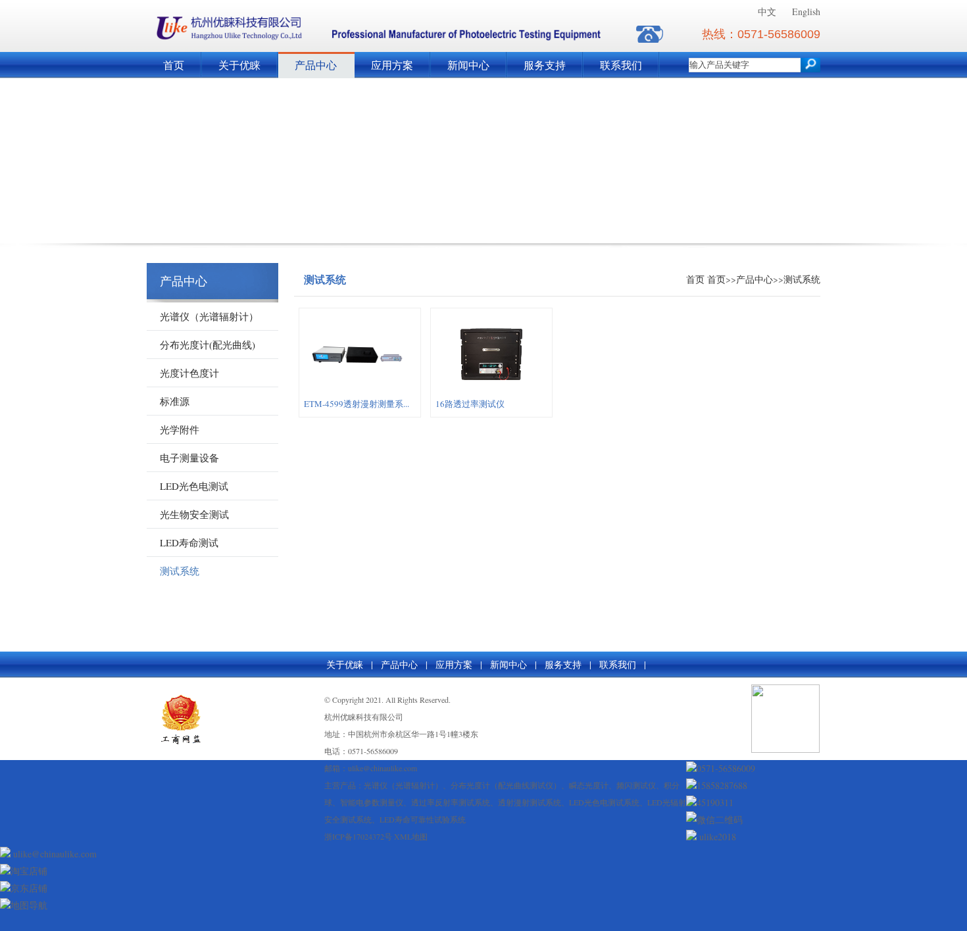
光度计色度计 (189, 372)
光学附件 (179, 429)
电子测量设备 (189, 457)
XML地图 (411, 836)
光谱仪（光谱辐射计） (209, 316)
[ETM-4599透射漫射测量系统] (360, 392)
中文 (767, 11)
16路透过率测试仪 (470, 404)
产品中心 (316, 65)
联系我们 (621, 65)
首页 (173, 65)
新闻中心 (468, 65)
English (806, 11)
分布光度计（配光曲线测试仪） (506, 785)
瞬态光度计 (588, 785)
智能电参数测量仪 (371, 802)
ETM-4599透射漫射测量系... (356, 404)
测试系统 (179, 570)
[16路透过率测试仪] (491, 392)
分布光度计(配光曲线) (207, 344)
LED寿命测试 (189, 542)
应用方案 (392, 65)
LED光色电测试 (194, 485)
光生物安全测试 (194, 514)
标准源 (174, 401)
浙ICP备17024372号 (358, 836)
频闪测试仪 (636, 785)
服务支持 (545, 65)
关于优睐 (239, 65)
